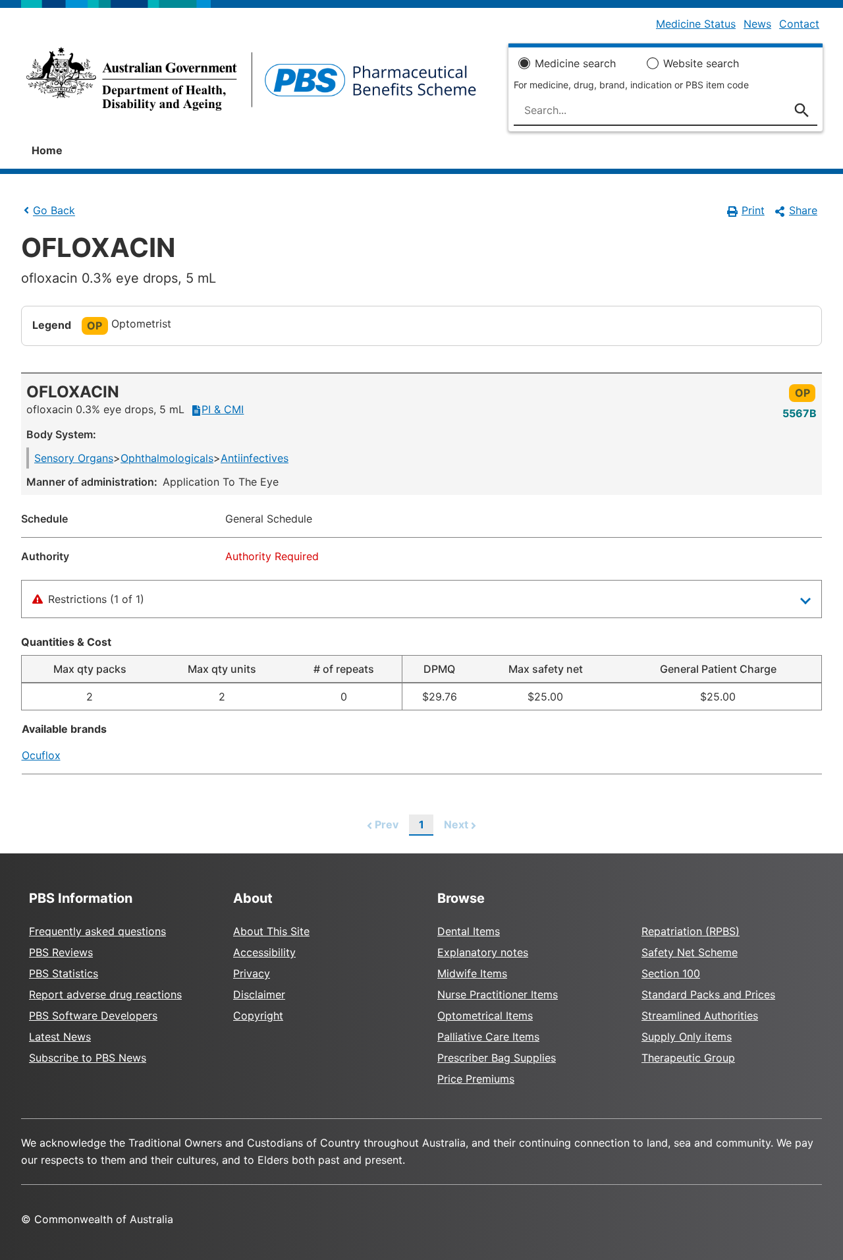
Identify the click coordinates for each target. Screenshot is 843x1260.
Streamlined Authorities (699, 1015)
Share (803, 210)
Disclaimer (259, 994)
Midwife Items (472, 973)
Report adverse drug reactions (105, 994)
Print (753, 210)
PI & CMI (223, 409)
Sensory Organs (73, 458)
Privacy (251, 973)
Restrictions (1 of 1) (96, 599)
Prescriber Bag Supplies (496, 1057)
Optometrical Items (485, 1015)
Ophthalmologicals (167, 458)
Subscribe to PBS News (87, 1057)
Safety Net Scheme (689, 952)
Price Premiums (475, 1078)
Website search (701, 63)
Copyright (258, 1015)
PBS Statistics (63, 973)
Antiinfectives (254, 458)
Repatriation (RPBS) (690, 931)
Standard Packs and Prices (708, 994)
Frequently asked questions (97, 931)
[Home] (251, 83)
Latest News (60, 1036)
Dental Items (468, 931)
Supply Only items (686, 1036)
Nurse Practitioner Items (497, 994)
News (757, 23)
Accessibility (264, 952)
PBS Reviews (61, 952)
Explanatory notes (482, 952)
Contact (799, 23)
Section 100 (670, 973)
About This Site (271, 931)
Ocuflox (41, 755)
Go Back (54, 210)
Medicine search (575, 63)
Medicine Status (696, 23)
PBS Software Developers (93, 1015)
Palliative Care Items (488, 1036)
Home (47, 150)
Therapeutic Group (688, 1057)
